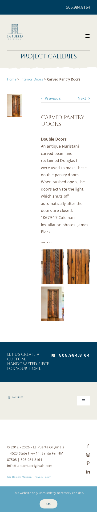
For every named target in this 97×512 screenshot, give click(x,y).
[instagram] (88, 455)
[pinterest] (88, 463)
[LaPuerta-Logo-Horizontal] (15, 398)
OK (48, 504)
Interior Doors (31, 79)
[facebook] (88, 446)
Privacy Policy (43, 476)
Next (82, 98)
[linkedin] (88, 472)
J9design (27, 476)
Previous (53, 98)
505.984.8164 (78, 7)
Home (11, 79)
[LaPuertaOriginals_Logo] (15, 25)
